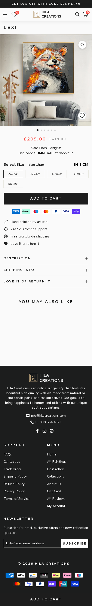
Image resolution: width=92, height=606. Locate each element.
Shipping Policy (15, 476)
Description (17, 258)
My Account (56, 506)
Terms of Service (17, 499)
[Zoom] (82, 45)
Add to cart (46, 599)
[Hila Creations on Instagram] (44, 431)
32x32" (35, 174)
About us (54, 484)
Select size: (14, 165)
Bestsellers (56, 469)
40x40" (57, 174)
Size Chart (36, 165)
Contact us (12, 462)
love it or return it (27, 281)
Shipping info (19, 270)
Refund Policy (14, 484)
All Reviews (56, 499)
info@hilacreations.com (48, 415)
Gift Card (54, 491)
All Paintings (57, 462)
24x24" (13, 174)
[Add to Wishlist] (82, 116)
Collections (55, 476)
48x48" (79, 174)
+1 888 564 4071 (48, 422)
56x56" (13, 184)
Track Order (13, 469)
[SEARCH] (76, 14)
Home (51, 454)
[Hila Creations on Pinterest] (51, 431)
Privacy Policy (14, 491)
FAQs (8, 454)
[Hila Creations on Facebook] (37, 431)
